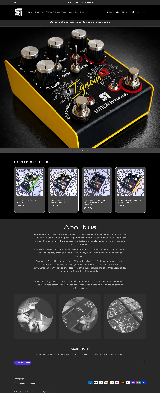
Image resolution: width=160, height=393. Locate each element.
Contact (121, 354)
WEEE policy (87, 354)
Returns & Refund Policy (105, 354)
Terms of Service (65, 354)
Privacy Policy (49, 354)
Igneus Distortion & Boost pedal (129, 201)
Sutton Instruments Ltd (28, 392)
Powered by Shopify (44, 392)
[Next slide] (82, 150)
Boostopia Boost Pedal (27, 201)
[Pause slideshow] (87, 150)
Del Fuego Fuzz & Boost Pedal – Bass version (95, 202)
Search (38, 354)
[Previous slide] (72, 150)
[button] (133, 12)
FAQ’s (77, 354)
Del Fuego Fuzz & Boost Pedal (61, 201)
